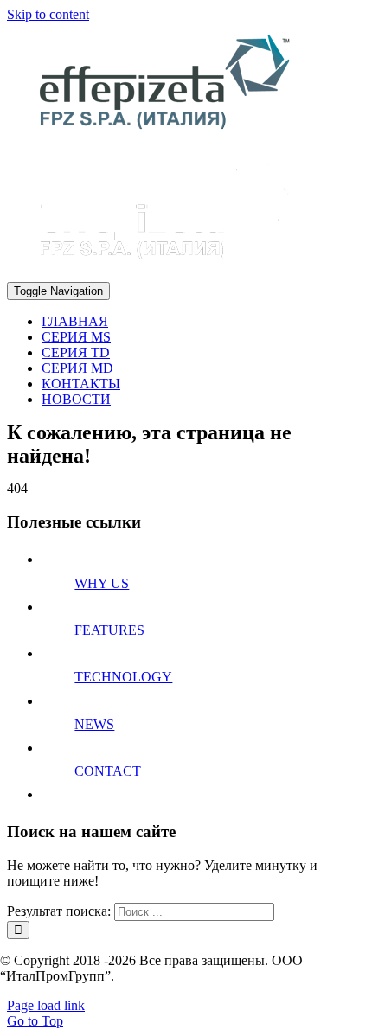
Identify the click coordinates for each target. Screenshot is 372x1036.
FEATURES (109, 630)
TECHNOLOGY (123, 676)
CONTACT (107, 771)
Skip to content (48, 14)
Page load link (46, 1005)
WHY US (101, 583)
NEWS (94, 724)
